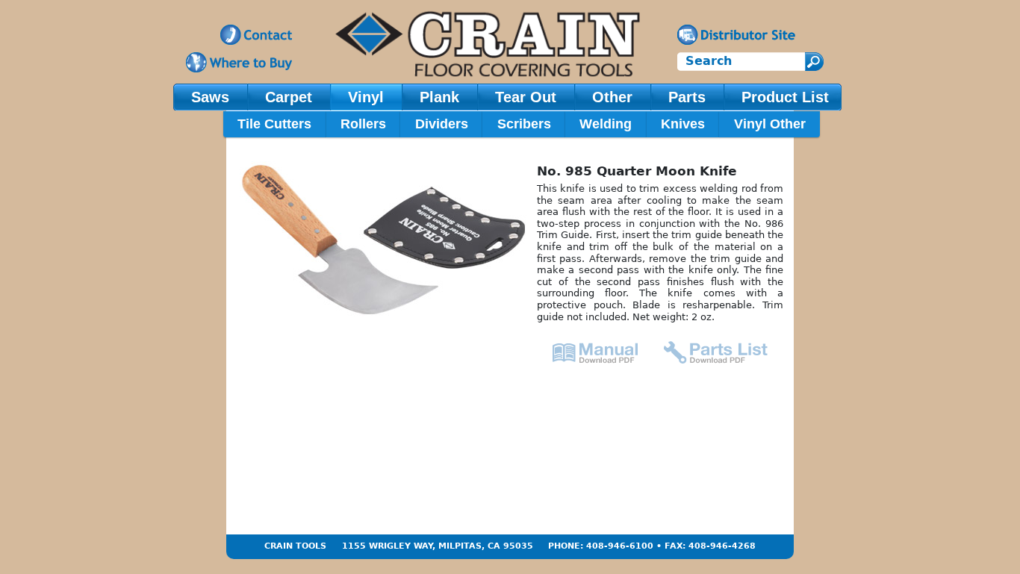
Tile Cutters (274, 123)
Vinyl (366, 97)
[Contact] (256, 35)
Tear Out (525, 97)
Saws (210, 97)
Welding (605, 123)
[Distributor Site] (736, 35)
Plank (439, 97)
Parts (687, 97)
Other (612, 97)
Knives (683, 123)
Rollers (363, 123)
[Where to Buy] (239, 62)
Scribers (524, 123)
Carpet (288, 97)
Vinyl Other (770, 123)
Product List (785, 97)
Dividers (441, 123)
